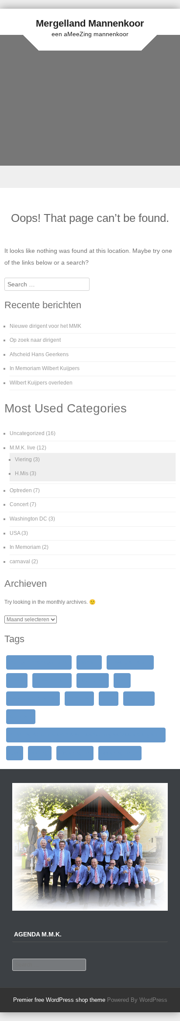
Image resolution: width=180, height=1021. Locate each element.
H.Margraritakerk (130, 662)
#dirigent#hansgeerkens (39, 662)
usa (14, 753)
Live (122, 680)
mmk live (79, 698)
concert (89, 662)
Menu (90, 177)
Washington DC (28, 519)
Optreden (21, 490)
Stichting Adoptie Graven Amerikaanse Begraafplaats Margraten (86, 735)
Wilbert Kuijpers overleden (41, 383)
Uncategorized (27, 433)
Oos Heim (139, 698)
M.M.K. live (22, 448)
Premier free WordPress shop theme (59, 1000)
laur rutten (92, 680)
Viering (23, 459)
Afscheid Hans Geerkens (39, 354)
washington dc (120, 753)
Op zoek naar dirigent (35, 340)
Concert (19, 504)
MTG (108, 698)
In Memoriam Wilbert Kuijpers (45, 368)
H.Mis (21, 473)
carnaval (20, 561)
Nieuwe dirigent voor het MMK (45, 326)
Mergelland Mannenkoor (90, 23)
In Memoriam (25, 547)
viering (40, 753)
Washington (75, 753)
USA (15, 533)
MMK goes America (33, 698)
